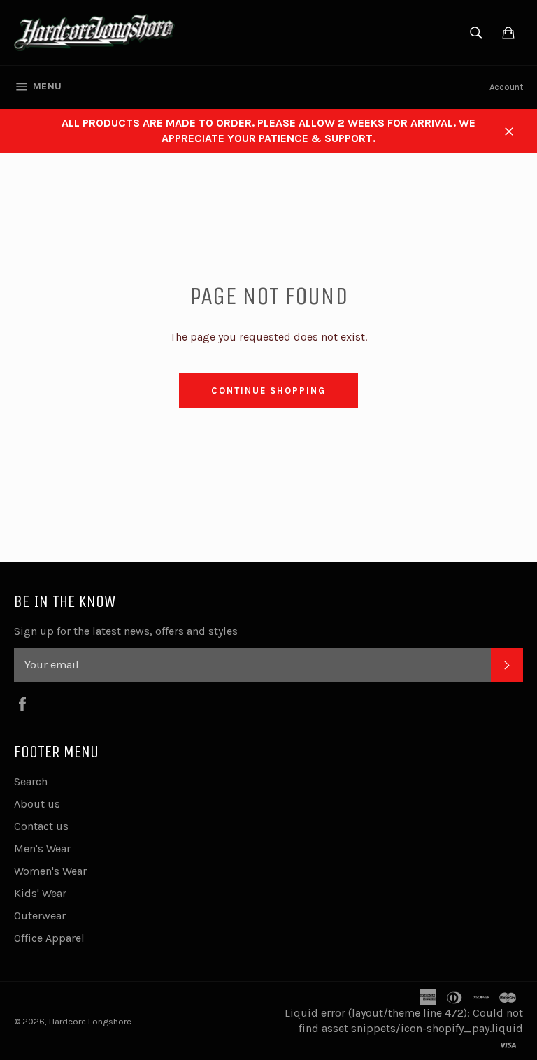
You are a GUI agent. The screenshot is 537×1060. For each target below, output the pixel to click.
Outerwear (40, 915)
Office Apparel (49, 938)
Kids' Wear (40, 893)
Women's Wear (50, 871)
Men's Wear (42, 848)
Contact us (41, 826)
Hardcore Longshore (90, 1021)
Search (31, 781)
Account (506, 87)
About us (37, 803)
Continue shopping (268, 390)
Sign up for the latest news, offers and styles (126, 631)
